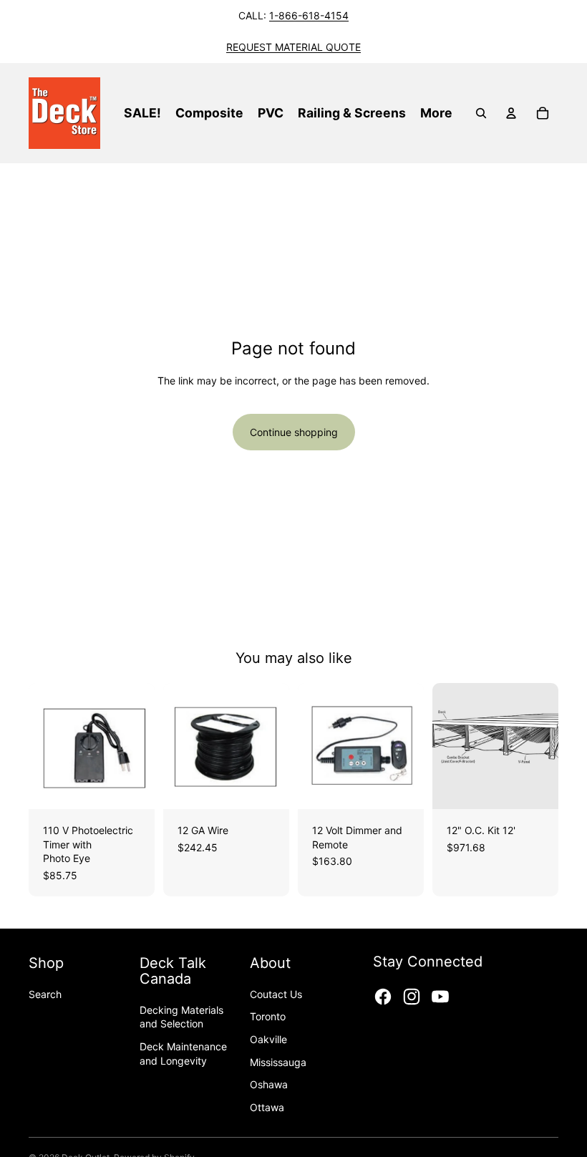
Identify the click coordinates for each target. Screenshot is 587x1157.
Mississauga (278, 1062)
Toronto (268, 1016)
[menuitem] (436, 113)
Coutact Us (276, 994)
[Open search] (481, 113)
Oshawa (269, 1084)
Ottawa (267, 1107)
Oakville (268, 1039)
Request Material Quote (293, 47)
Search (45, 994)
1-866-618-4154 (309, 15)
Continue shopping (294, 432)
